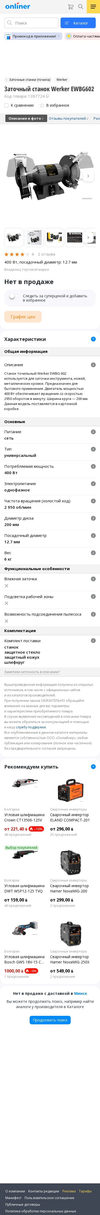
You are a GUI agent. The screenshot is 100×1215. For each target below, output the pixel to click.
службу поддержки (31, 727)
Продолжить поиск (50, 1019)
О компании (15, 1191)
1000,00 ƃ (13, 971)
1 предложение (16, 977)
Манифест (13, 1198)
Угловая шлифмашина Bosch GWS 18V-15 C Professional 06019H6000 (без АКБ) (24, 959)
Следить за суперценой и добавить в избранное (55, 298)
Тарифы (85, 1191)
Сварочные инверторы (68, 809)
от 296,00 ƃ (61, 829)
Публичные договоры (22, 1204)
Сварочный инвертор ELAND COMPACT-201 (70, 817)
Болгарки (11, 809)
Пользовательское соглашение (49, 1198)
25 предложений (63, 835)
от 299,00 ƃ (61, 900)
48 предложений (17, 835)
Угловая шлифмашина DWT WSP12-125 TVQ (24, 888)
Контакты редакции (43, 1191)
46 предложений (17, 906)
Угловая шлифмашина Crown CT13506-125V (24, 817)
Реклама (69, 1191)
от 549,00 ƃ (61, 971)
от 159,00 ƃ (15, 900)
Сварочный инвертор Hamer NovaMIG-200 (69, 888)
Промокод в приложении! (34, 36)
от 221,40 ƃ (15, 829)
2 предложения (62, 906)
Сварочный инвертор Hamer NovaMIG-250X (69, 959)
